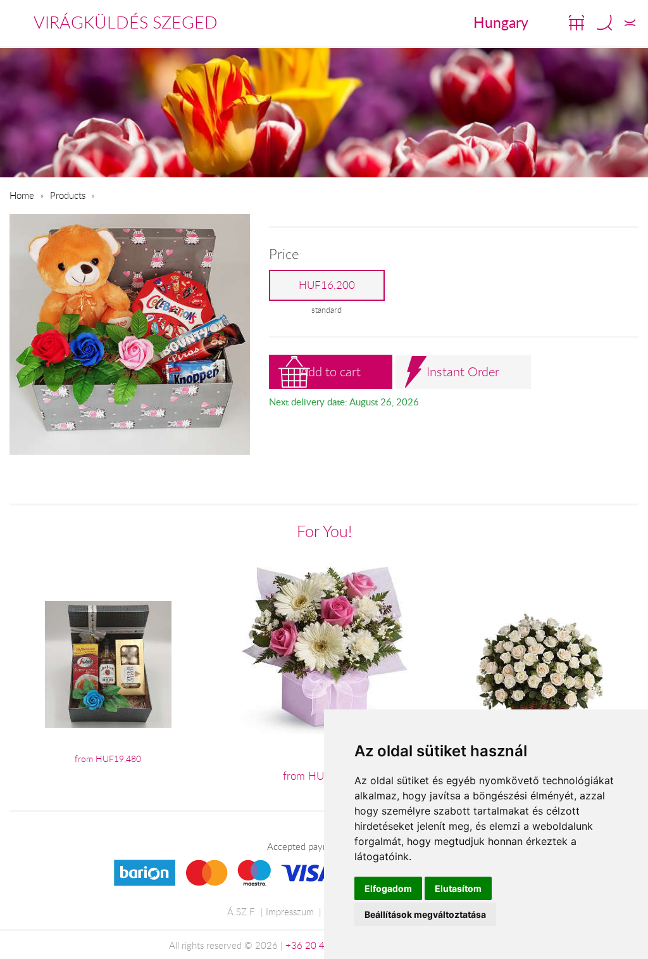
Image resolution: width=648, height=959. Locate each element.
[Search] (604, 22)
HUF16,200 (327, 285)
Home (21, 195)
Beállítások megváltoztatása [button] (425, 914)
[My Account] (630, 22)
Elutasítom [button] (458, 888)
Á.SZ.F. (241, 911)
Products (67, 195)
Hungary (500, 22)
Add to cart (330, 371)
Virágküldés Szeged (126, 22)
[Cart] (576, 22)
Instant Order (463, 371)
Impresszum (290, 911)
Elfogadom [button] (388, 888)
